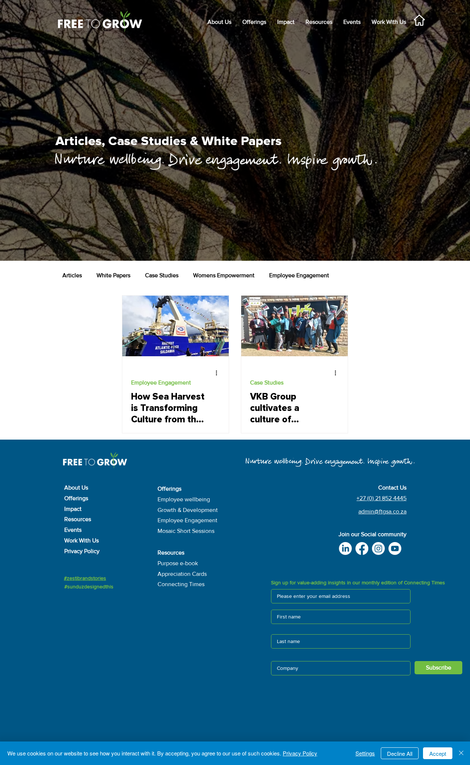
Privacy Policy (300, 753)
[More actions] (218, 372)
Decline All (399, 753)
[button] (286, 22)
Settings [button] (365, 753)
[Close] (461, 753)
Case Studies (161, 275)
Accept (437, 753)
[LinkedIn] (345, 548)
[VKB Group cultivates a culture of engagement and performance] (294, 326)
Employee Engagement (299, 275)
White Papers (113, 275)
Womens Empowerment (223, 275)
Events (73, 530)
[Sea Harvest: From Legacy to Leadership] (175, 326)
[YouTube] (394, 548)
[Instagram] (378, 548)
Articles (72, 275)
